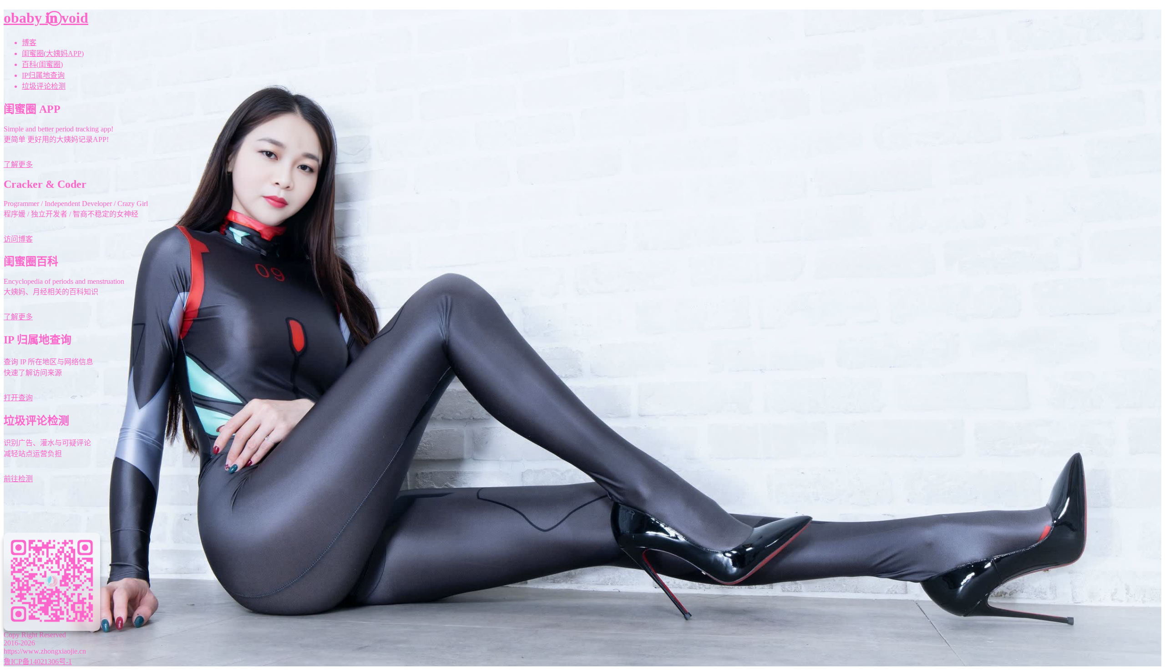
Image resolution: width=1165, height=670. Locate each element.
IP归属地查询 (43, 75)
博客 (29, 42)
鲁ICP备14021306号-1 (38, 661)
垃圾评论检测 (44, 86)
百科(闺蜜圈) (42, 64)
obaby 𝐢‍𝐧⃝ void (46, 18)
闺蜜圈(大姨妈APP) (53, 53)
